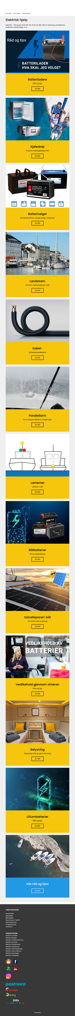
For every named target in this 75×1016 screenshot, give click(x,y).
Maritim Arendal (11, 935)
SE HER (37, 759)
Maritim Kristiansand (13, 944)
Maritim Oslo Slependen (14, 949)
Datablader (10, 913)
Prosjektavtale (11, 924)
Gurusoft (37, 1013)
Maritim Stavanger (12, 953)
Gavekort (9, 927)
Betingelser (10, 918)
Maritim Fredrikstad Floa (14, 940)
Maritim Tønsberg (12, 955)
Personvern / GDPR (13, 920)
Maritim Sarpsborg (12, 947)
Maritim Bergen (11, 938)
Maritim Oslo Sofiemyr (13, 951)
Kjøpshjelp (9, 916)
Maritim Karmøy (11, 942)
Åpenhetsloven (11, 922)
